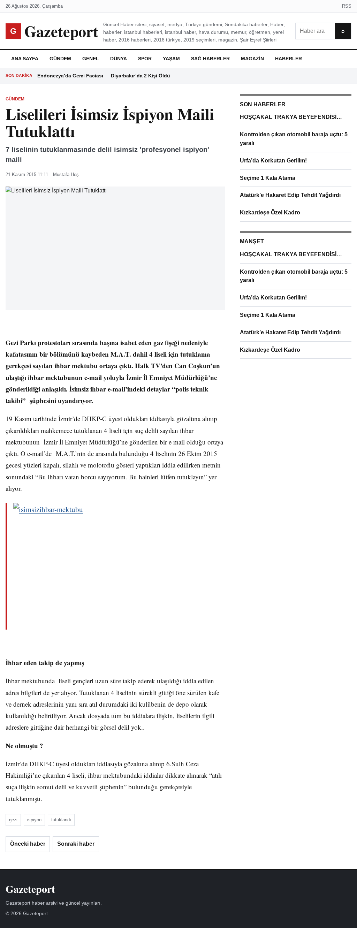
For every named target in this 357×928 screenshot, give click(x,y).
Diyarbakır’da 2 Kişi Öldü (140, 75)
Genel (90, 58)
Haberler (288, 58)
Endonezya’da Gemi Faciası (70, 75)
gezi (13, 819)
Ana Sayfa (24, 58)
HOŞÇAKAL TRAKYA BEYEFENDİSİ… (291, 117)
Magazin (252, 58)
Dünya (118, 58)
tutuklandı (61, 819)
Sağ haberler (210, 58)
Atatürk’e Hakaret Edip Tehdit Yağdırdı (290, 195)
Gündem (60, 58)
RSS (346, 6)
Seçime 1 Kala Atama (267, 178)
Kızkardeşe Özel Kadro (270, 212)
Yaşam (171, 58)
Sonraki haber (75, 844)
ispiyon (34, 819)
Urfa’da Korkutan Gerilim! (273, 160)
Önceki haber (27, 844)
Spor (145, 58)
